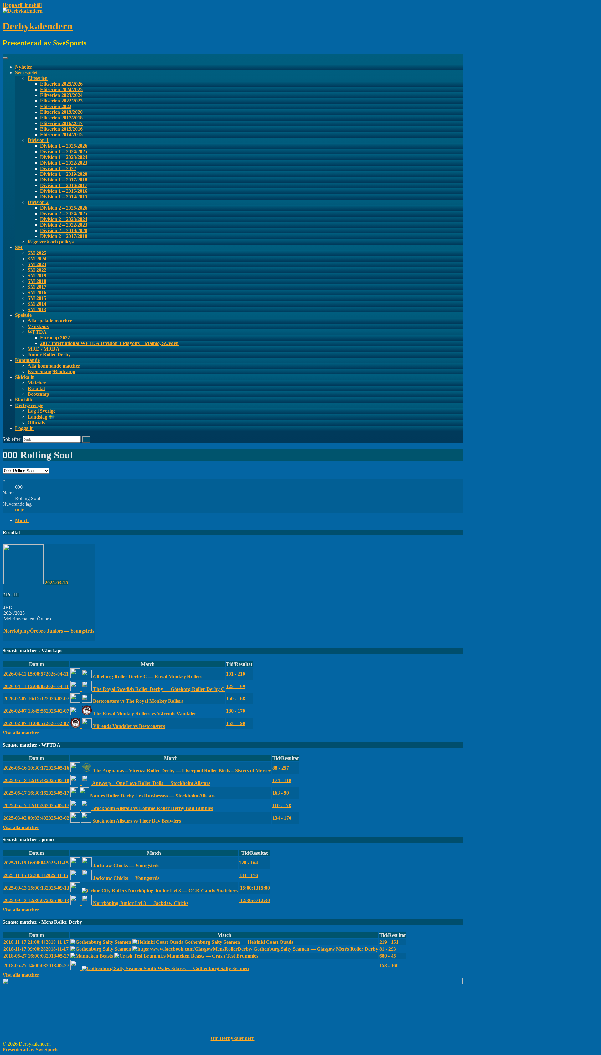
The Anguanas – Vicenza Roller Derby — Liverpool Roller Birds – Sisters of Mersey (181, 770)
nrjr (19, 509)
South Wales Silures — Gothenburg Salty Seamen (195, 968)
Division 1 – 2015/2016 (63, 191)
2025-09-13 (36, 887)
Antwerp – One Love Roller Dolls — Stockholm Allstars (150, 783)
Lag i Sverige (41, 411)
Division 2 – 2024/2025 (63, 213)
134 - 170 (281, 818)
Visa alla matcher (21, 732)
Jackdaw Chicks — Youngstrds (125, 865)
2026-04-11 (36, 673)
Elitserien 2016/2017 (61, 123)
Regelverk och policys (51, 241)
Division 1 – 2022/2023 (63, 162)
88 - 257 (280, 767)
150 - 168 (235, 698)
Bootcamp (38, 394)
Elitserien (38, 78)
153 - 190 (235, 723)
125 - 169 (235, 686)
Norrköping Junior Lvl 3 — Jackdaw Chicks (140, 903)
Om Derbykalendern (233, 1038)
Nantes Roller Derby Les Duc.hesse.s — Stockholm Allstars (152, 795)
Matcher (37, 382)
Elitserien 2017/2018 (61, 117)
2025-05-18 (36, 780)
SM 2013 (37, 309)
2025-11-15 (36, 862)
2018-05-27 (36, 955)
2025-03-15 (56, 582)
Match (22, 520)
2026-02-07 (36, 698)
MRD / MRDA (43, 349)
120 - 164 (248, 862)
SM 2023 (37, 264)
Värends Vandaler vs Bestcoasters (128, 726)
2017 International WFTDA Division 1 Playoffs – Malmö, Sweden (109, 343)
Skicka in (25, 377)
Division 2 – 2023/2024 (63, 219)
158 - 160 (388, 965)
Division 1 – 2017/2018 (63, 179)
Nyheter (23, 67)
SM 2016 (37, 292)
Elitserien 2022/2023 (61, 100)
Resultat (36, 388)
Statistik (23, 399)
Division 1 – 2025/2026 (63, 146)
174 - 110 (281, 780)
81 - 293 (387, 949)
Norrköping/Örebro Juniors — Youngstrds (48, 631)
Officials (36, 422)
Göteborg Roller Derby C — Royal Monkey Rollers (147, 676)
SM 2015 (37, 298)
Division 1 (38, 140)
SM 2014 (37, 303)
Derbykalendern (38, 26)
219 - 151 (388, 942)
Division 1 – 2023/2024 (63, 157)
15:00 (254, 887)
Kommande (27, 360)
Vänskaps (38, 326)
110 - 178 (281, 805)
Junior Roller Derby (49, 354)
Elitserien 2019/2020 (61, 112)
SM (19, 247)
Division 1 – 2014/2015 (63, 196)
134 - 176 (248, 875)
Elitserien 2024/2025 (61, 89)
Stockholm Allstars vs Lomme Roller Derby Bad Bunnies (152, 808)
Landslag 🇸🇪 (41, 417)
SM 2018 (37, 281)
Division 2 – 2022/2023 (63, 224)
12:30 (254, 900)
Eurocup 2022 (55, 337)
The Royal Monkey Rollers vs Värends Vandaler (144, 713)
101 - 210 (235, 673)
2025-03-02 (36, 818)
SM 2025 (37, 253)
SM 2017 (37, 287)
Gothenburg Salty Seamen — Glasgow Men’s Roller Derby (315, 949)
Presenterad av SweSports (30, 1049)
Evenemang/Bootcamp (51, 371)
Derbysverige (29, 405)
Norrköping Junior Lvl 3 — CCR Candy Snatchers (182, 890)
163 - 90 (280, 793)
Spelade (23, 315)
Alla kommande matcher (54, 365)
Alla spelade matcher (50, 320)
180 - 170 (235, 710)
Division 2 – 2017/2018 (63, 236)
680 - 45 (387, 955)
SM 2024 (37, 258)
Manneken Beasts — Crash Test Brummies (212, 955)
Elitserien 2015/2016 (61, 129)
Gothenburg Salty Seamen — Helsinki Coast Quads (238, 942)
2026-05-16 (36, 767)
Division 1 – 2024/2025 (63, 151)
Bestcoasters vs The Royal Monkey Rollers (137, 701)
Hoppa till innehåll (22, 5)
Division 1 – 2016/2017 (63, 185)
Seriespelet (26, 72)
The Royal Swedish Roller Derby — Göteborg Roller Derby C (158, 689)
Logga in (24, 428)
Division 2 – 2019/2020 (63, 230)
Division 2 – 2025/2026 (63, 208)
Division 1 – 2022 (58, 168)
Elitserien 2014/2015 (61, 134)
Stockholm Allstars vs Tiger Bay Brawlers (136, 820)
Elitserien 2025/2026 (61, 83)
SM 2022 (37, 270)
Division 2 (38, 202)
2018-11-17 (36, 942)
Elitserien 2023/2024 (61, 95)
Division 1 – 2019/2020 (63, 174)
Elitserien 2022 (55, 106)
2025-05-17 (36, 793)
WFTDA (37, 332)
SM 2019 (37, 275)
